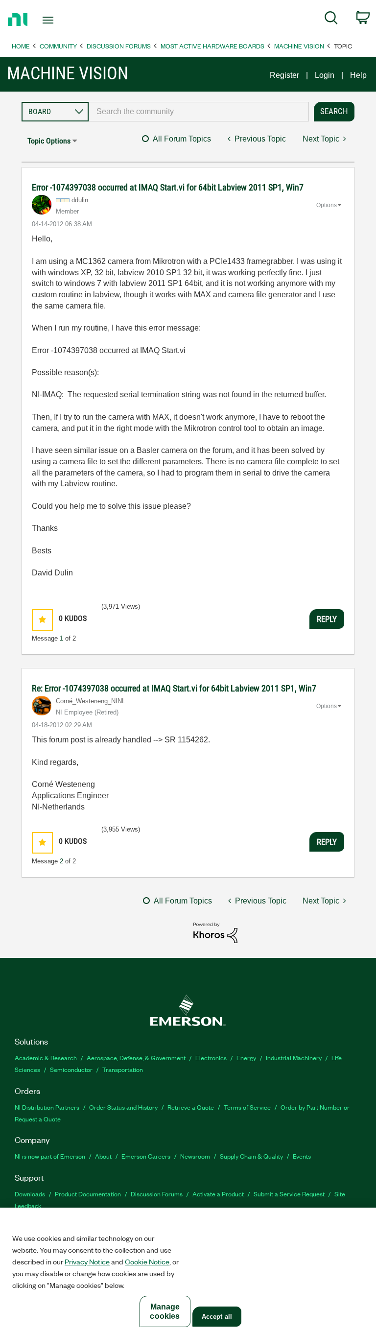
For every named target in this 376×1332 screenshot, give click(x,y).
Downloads (30, 1193)
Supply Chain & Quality (251, 1156)
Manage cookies (165, 1311)
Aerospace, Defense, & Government (136, 1057)
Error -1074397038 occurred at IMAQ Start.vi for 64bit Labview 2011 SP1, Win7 (168, 187)
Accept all (217, 1316)
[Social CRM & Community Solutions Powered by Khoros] (215, 932)
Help (358, 75)
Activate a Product (218, 1193)
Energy (246, 1057)
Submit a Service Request (289, 1193)
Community (58, 45)
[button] (42, 620)
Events (302, 1156)
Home (21, 45)
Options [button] (326, 205)
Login (324, 75)
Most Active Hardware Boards (212, 45)
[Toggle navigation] (59, 20)
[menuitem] (331, 19)
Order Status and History (123, 1107)
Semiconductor (71, 1069)
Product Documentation (88, 1193)
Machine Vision (299, 45)
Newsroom (195, 1156)
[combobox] (199, 111)
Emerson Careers (145, 1156)
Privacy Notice (87, 1261)
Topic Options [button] (48, 140)
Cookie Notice (147, 1261)
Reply (327, 619)
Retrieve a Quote (190, 1107)
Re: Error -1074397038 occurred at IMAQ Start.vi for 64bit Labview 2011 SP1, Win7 (174, 688)
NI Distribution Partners (47, 1107)
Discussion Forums (119, 45)
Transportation (122, 1069)
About (103, 1156)
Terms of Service (247, 1107)
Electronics (211, 1057)
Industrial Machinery (294, 1057)
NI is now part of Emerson (50, 1156)
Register (284, 75)
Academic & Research (46, 1057)
